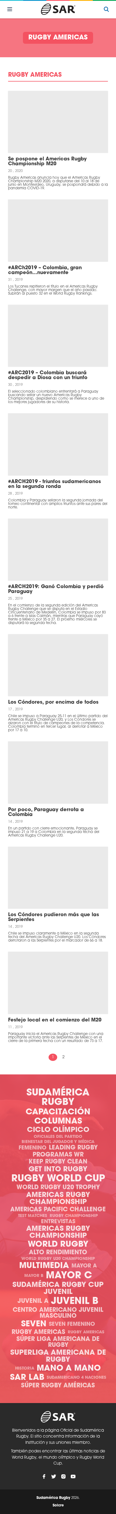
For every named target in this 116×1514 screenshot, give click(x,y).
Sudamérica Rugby (58, 1097)
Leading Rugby (73, 1148)
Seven (33, 1324)
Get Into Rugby (58, 1169)
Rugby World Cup (58, 1179)
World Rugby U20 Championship (58, 1259)
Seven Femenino (72, 1324)
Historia (24, 1369)
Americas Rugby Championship (58, 1199)
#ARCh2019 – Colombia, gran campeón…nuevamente (45, 270)
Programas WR (58, 1155)
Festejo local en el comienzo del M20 (54, 1020)
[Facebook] (44, 1476)
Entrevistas (58, 1222)
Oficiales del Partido (58, 1137)
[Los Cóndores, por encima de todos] (58, 665)
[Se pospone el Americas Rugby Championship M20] (58, 122)
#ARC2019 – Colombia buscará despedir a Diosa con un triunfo (47, 375)
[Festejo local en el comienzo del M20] (58, 983)
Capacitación (58, 1112)
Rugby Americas (38, 1332)
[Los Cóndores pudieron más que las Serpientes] (58, 878)
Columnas (58, 1121)
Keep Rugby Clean (58, 1162)
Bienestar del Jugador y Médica (58, 1142)
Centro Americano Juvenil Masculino (58, 1313)
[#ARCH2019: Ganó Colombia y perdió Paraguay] (58, 550)
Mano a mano (69, 1368)
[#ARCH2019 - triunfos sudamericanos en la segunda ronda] (58, 444)
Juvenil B (74, 1301)
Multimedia (44, 1266)
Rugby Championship (74, 1216)
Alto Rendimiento (58, 1253)
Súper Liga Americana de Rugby (58, 1342)
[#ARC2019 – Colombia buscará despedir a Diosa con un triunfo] (58, 336)
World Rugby (58, 1244)
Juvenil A (33, 1301)
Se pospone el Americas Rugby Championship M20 (47, 162)
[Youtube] (73, 1476)
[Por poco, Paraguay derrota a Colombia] (58, 772)
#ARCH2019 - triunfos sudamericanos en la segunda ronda (54, 484)
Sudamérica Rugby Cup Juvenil (58, 1289)
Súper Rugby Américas (58, 1386)
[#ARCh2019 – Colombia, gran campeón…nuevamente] (58, 230)
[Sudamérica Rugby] (58, 9)
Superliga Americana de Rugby (58, 1356)
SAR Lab (27, 1378)
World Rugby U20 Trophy (58, 1188)
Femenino (32, 1148)
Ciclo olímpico (58, 1130)
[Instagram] (63, 1476)
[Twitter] (54, 1476)
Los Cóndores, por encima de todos (53, 702)
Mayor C (69, 1276)
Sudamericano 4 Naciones (76, 1378)
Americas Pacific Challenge (58, 1210)
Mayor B (33, 1276)
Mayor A (84, 1266)
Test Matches (32, 1216)
